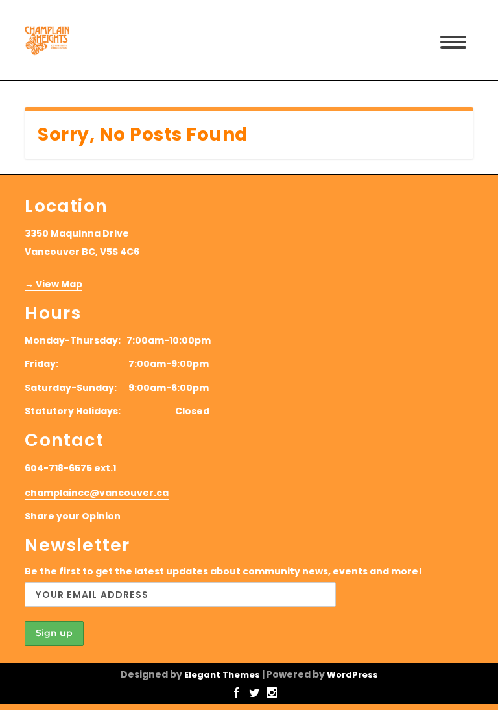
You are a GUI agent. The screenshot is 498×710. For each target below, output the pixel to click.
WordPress (352, 675)
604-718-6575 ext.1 (70, 468)
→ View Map (53, 284)
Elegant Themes (222, 675)
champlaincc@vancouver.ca (97, 492)
